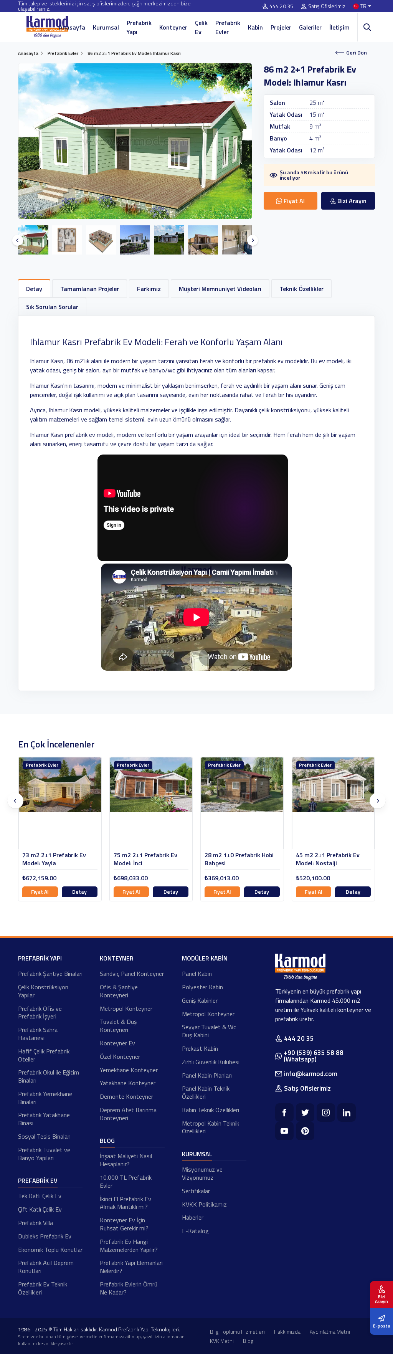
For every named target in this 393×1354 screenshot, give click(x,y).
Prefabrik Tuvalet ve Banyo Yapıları (44, 1153)
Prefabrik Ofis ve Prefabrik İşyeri (40, 1012)
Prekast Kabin (200, 1048)
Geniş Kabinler (200, 1000)
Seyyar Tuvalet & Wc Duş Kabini (209, 1031)
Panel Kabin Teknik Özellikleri (206, 1092)
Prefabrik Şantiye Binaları (50, 973)
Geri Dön (356, 52)
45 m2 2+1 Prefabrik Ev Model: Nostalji (237, 859)
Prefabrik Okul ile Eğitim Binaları (48, 1076)
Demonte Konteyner (126, 1096)
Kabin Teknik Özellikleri (210, 1109)
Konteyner (173, 27)
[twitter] (305, 1112)
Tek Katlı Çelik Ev (39, 1195)
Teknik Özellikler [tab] (301, 288)
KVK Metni (222, 1341)
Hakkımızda (287, 1332)
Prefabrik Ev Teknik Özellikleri (42, 1288)
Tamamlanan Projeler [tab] (89, 288)
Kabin (255, 27)
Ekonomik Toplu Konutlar (50, 1249)
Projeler (281, 27)
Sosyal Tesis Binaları (44, 1136)
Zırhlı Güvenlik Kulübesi (210, 1061)
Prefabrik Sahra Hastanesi (38, 1033)
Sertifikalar (196, 1190)
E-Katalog (195, 1230)
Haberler (192, 1217)
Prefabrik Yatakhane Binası (44, 1119)
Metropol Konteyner (126, 1008)
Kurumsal (106, 27)
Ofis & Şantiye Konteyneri (119, 991)
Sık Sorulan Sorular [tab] (52, 306)
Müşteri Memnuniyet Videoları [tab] (220, 288)
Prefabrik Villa (35, 1222)
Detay (80, 892)
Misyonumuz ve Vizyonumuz (202, 1173)
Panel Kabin (197, 973)
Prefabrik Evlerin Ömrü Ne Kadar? (128, 1288)
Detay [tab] (34, 288)
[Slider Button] (17, 240)
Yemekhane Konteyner (129, 1070)
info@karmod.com (310, 1074)
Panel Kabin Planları (207, 1075)
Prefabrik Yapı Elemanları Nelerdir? (131, 1266)
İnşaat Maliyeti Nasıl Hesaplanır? (126, 1160)
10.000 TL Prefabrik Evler (126, 1181)
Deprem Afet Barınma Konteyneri (128, 1114)
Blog (107, 1140)
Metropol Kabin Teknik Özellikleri (210, 1127)
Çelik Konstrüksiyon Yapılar (43, 991)
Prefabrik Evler (227, 27)
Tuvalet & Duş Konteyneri (118, 1025)
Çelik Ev (201, 27)
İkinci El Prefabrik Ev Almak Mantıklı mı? (125, 1203)
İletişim (339, 27)
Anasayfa (72, 27)
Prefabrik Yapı (139, 27)
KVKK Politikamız (204, 1204)
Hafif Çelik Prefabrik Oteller (43, 1055)
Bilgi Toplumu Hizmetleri (237, 1332)
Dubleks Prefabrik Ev (44, 1236)
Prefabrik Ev (38, 1180)
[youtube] (284, 1131)
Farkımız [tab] (149, 288)
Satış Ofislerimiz (326, 6)
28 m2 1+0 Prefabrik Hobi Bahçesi (148, 859)
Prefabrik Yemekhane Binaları (45, 1097)
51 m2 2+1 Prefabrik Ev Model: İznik (328, 859)
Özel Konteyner (120, 1056)
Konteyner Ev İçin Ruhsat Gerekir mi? (124, 1224)
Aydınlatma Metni (330, 1332)
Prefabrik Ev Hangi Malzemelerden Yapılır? (129, 1245)
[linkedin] (346, 1112)
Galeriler (310, 27)
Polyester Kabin (202, 987)
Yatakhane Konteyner (127, 1083)
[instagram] (326, 1112)
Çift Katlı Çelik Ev (40, 1209)
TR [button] (363, 6)
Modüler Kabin (205, 958)
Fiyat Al (40, 892)
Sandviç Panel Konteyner (132, 973)
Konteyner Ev (117, 1043)
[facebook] (284, 1112)
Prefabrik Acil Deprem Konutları (46, 1266)
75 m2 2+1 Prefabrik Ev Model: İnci (54, 859)
